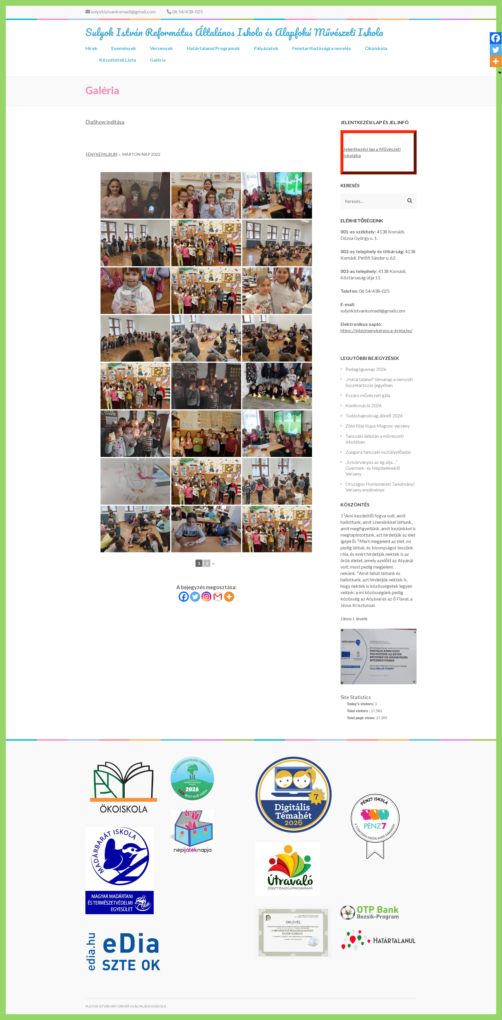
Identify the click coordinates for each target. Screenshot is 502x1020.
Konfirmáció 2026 (363, 405)
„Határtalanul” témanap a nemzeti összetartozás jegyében (379, 382)
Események (123, 48)
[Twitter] (195, 597)
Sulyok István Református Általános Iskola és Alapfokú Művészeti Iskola (234, 32)
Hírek (91, 48)
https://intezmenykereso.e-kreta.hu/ (376, 330)
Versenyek (161, 48)
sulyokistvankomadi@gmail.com (123, 11)
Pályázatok (266, 48)
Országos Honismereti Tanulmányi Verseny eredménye (379, 486)
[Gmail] (218, 597)
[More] (229, 597)
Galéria (158, 59)
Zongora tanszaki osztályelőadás (378, 452)
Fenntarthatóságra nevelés (321, 48)
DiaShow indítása (104, 122)
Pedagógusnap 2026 (365, 369)
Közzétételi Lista (117, 59)
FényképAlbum (101, 154)
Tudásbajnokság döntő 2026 (374, 415)
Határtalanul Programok (213, 48)
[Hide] (499, 72)
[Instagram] (206, 597)
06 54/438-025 (187, 11)
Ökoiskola (376, 48)
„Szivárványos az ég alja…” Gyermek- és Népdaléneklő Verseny (372, 467)
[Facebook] (184, 597)
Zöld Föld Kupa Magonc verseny (377, 425)
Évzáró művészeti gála (367, 395)
